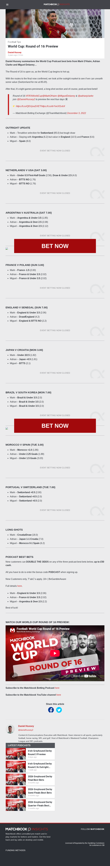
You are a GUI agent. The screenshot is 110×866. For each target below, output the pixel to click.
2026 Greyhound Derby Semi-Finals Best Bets (40, 791)
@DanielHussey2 (26, 99)
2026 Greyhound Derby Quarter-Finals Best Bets (40, 804)
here (19, 586)
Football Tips (14, 42)
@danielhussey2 (25, 730)
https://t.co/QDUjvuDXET (28, 106)
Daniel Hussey (14, 52)
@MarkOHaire (49, 96)
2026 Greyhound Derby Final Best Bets (40, 778)
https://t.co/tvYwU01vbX (53, 106)
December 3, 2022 (76, 113)
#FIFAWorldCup (34, 96)
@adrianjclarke (85, 96)
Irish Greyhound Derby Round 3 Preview (40, 752)
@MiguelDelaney (66, 96)
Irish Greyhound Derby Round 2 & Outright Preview (40, 765)
